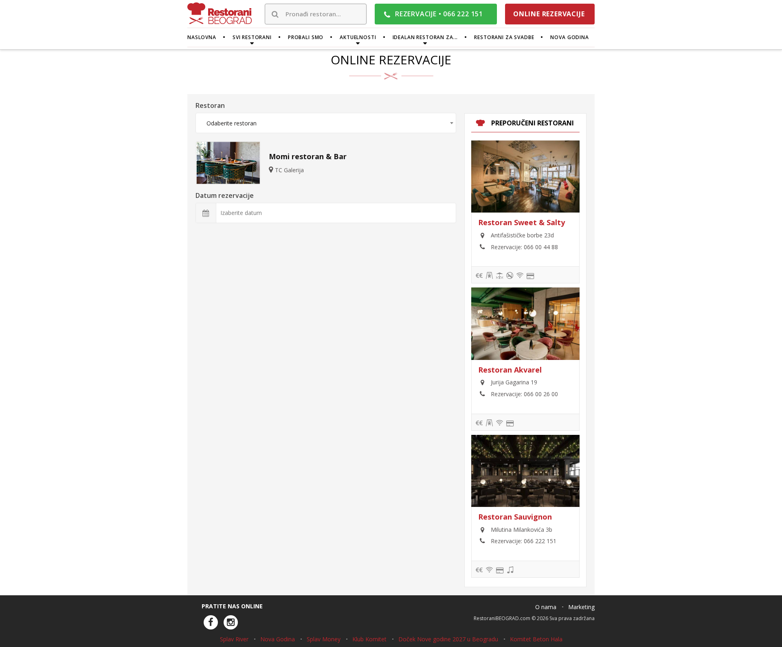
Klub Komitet (369, 639)
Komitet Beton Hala (536, 639)
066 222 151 (540, 541)
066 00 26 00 (541, 394)
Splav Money (323, 639)
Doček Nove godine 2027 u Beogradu (448, 639)
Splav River (234, 639)
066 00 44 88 (541, 247)
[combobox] (326, 123)
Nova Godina (277, 639)
